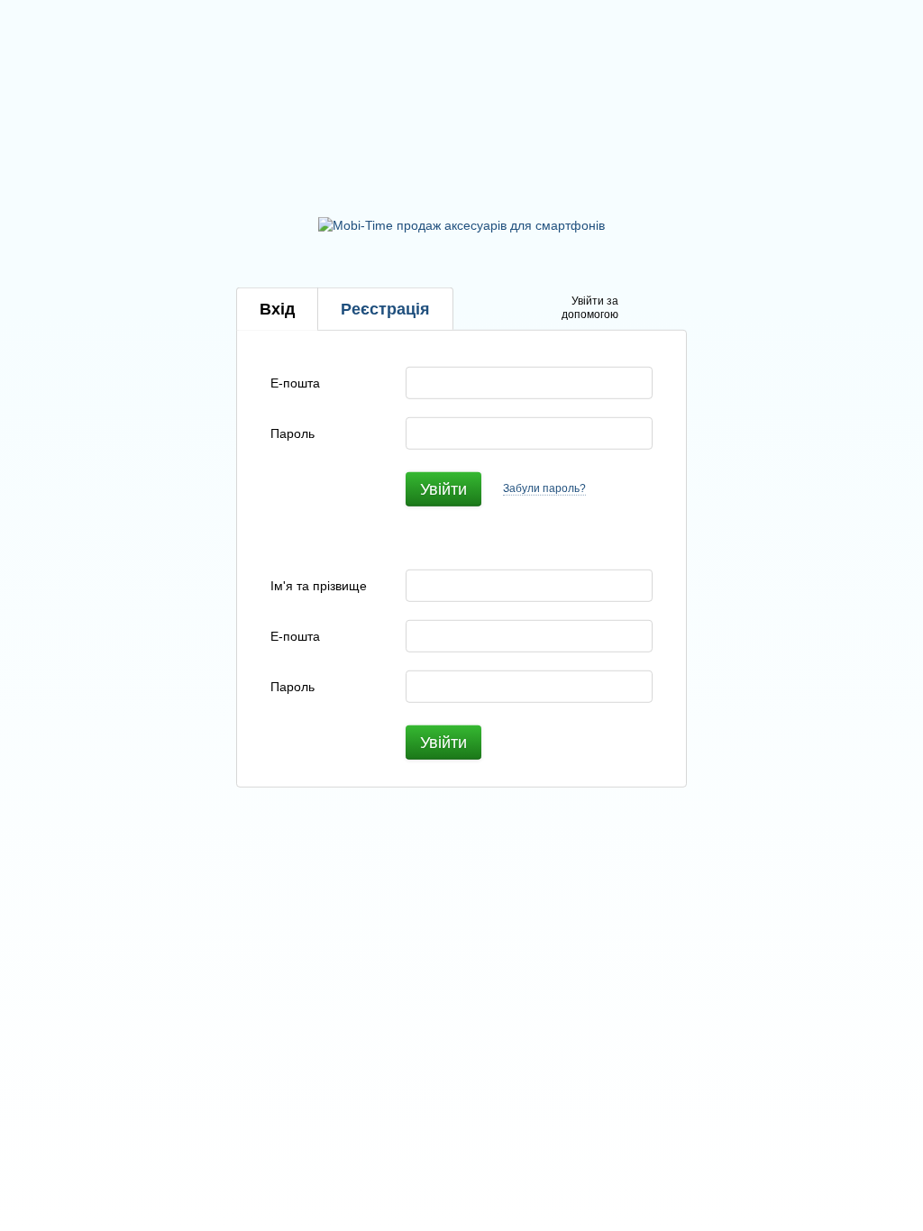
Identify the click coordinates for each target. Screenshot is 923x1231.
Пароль (292, 432)
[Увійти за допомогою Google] (667, 309)
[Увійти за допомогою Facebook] (638, 309)
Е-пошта (295, 382)
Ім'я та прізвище (318, 585)
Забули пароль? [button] (544, 488)
